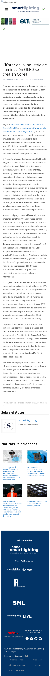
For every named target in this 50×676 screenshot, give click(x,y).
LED (42, 80)
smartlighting (10, 80)
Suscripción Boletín (16, 670)
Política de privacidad (16, 665)
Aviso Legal (37, 660)
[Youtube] (40, 638)
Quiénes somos (16, 660)
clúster (28, 403)
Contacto (37, 665)
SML (26, 656)
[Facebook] (27, 638)
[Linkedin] (31, 638)
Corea (34, 403)
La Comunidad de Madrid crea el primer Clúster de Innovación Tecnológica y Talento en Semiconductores (36, 471)
